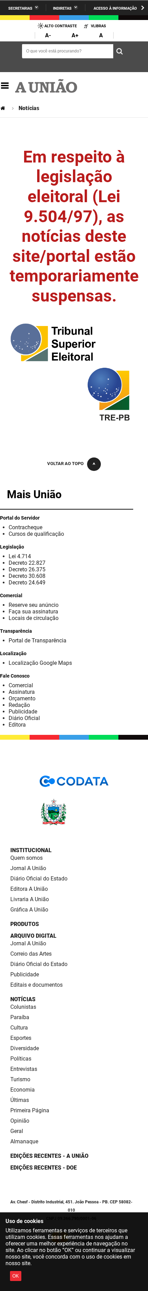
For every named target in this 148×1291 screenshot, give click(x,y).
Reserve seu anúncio (34, 605)
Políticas (20, 1058)
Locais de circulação (34, 618)
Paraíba (19, 1017)
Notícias (22, 999)
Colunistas (23, 1007)
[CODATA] (74, 783)
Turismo (20, 1079)
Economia (22, 1089)
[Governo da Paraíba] (74, 824)
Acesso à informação (115, 8)
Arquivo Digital (33, 936)
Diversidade (24, 1048)
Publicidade (23, 711)
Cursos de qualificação (36, 534)
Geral (16, 1131)
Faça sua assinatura (33, 611)
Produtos (24, 924)
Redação (19, 705)
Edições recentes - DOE (43, 1167)
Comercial (21, 685)
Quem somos (26, 858)
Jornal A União (28, 868)
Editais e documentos (36, 985)
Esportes (20, 1038)
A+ (75, 35)
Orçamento (22, 698)
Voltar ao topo (65, 463)
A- (48, 35)
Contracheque (25, 527)
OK (15, 1276)
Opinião (19, 1120)
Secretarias (20, 8)
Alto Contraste (60, 26)
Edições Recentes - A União (49, 1156)
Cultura (19, 1027)
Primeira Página (29, 1110)
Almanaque (24, 1141)
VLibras (98, 26)
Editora (17, 724)
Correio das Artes (31, 953)
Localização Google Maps (40, 663)
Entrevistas (23, 1069)
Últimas (19, 1100)
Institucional (31, 850)
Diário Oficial (24, 718)
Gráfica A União (29, 909)
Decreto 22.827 (27, 563)
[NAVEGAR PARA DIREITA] (142, 8)
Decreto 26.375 (27, 569)
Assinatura (22, 692)
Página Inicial (3, 108)
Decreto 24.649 (27, 582)
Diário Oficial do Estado (38, 878)
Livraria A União (29, 899)
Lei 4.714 (20, 556)
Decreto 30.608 (27, 576)
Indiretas (62, 8)
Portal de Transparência (37, 640)
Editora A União (29, 889)
